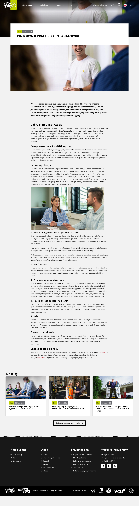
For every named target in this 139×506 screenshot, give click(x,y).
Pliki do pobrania (79, 458)
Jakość (45, 471)
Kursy (15, 458)
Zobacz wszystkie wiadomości (68, 423)
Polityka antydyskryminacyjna (84, 471)
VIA (71, 5)
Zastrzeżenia (78, 467)
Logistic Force (109, 454)
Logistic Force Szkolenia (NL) (114, 458)
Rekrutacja (17, 461)
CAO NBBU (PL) (109, 461)
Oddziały (46, 461)
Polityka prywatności (81, 464)
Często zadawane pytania (82, 454)
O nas (59, 5)
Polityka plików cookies (82, 461)
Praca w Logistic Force (51, 458)
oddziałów (41, 357)
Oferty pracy (27, 5)
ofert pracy (102, 352)
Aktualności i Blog (49, 467)
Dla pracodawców (100, 5)
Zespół (45, 464)
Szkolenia (44, 5)
